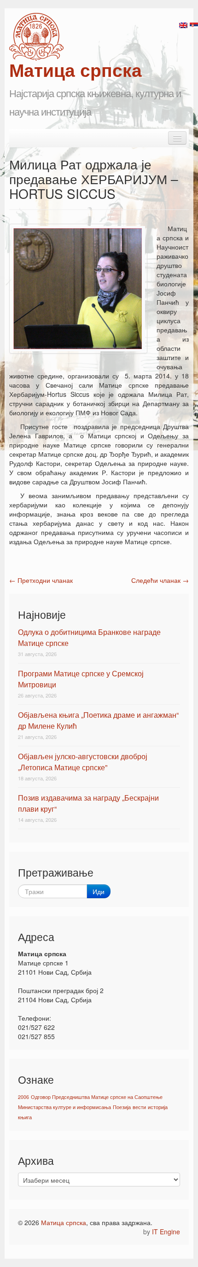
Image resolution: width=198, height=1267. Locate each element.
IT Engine (166, 1231)
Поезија (122, 1107)
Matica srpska (36, 37)
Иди (99, 891)
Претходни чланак (41, 580)
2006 (23, 1096)
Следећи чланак (160, 580)
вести (139, 1107)
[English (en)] (183, 24)
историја (158, 1107)
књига (25, 1117)
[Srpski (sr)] (194, 24)
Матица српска (63, 1222)
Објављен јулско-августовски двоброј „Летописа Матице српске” (82, 762)
